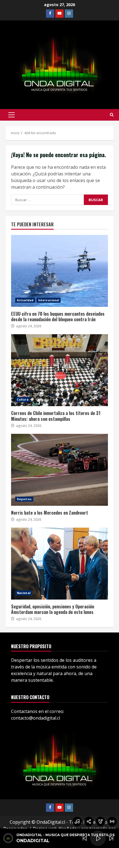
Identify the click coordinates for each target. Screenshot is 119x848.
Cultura (23, 399)
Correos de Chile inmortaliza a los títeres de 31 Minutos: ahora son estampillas (59, 370)
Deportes (24, 499)
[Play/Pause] (98, 838)
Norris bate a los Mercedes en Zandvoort (59, 470)
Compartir (89, 821)
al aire (112, 821)
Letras (100, 821)
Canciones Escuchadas (77, 821)
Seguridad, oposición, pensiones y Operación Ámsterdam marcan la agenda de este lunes (59, 564)
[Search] (111, 115)
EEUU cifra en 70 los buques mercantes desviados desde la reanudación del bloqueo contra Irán (59, 271)
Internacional (48, 300)
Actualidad (25, 300)
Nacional (23, 593)
